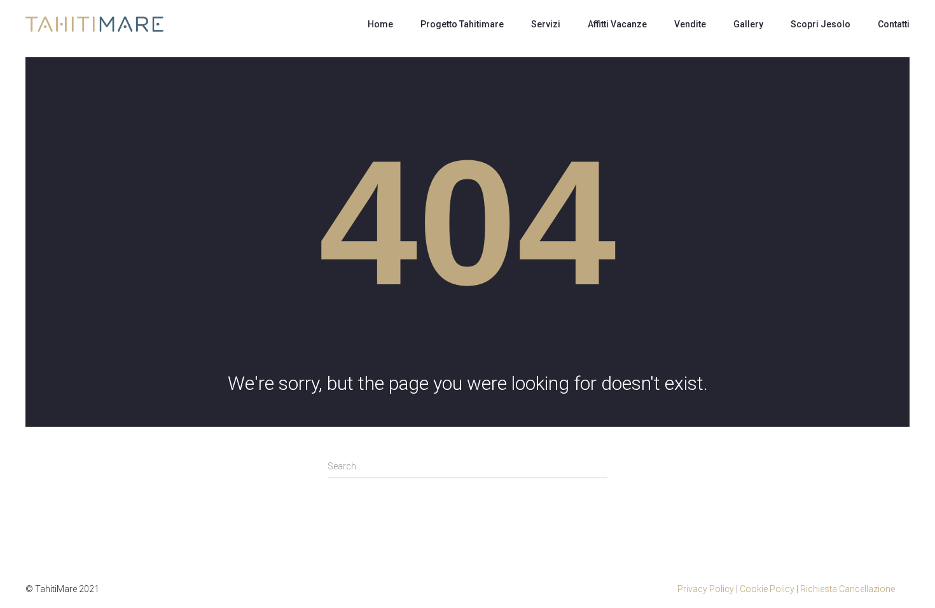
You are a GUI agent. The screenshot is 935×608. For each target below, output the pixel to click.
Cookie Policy (767, 589)
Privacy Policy (705, 589)
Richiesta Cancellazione (847, 589)
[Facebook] (903, 589)
